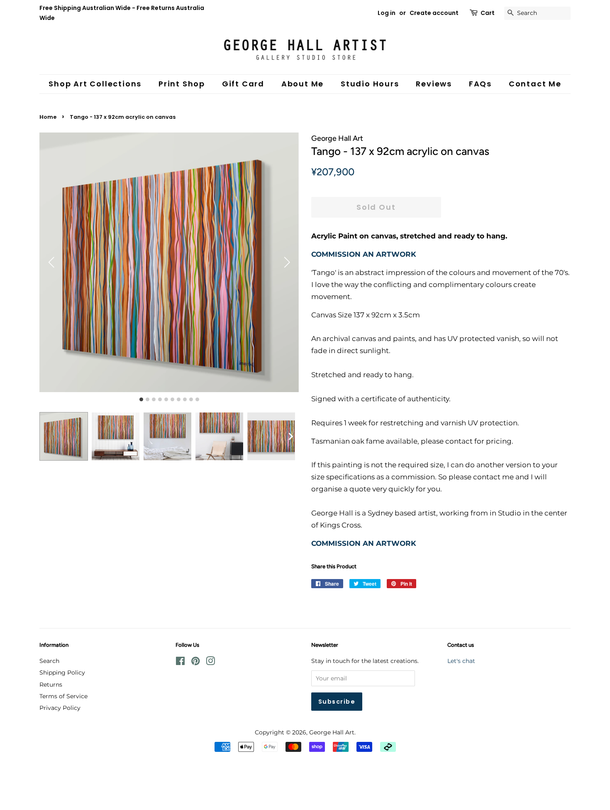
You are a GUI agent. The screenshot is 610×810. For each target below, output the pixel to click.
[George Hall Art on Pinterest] (195, 662)
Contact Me (535, 84)
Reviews (434, 84)
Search (49, 661)
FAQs (480, 84)
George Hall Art (331, 732)
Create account (434, 13)
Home (47, 116)
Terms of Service (63, 696)
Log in (386, 13)
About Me (302, 84)
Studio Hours (370, 84)
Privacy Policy (60, 708)
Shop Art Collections (95, 84)
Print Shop (182, 84)
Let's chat (461, 661)
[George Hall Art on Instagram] (210, 662)
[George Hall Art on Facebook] (180, 662)
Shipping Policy (62, 672)
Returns (50, 684)
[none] (290, 436)
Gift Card (243, 84)
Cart (488, 13)
